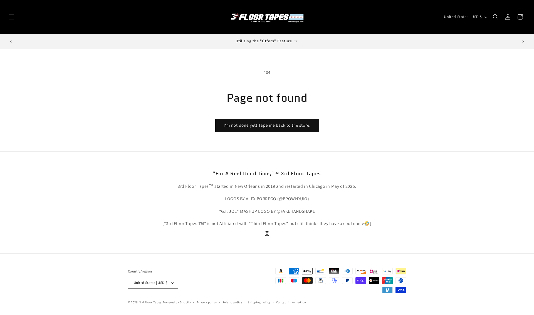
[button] (12, 17)
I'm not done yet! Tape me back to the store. (267, 125)
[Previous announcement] (11, 41)
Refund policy (232, 302)
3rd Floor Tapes (150, 302)
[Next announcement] (523, 41)
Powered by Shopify (176, 302)
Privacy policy (206, 302)
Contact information (291, 302)
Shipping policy (259, 302)
